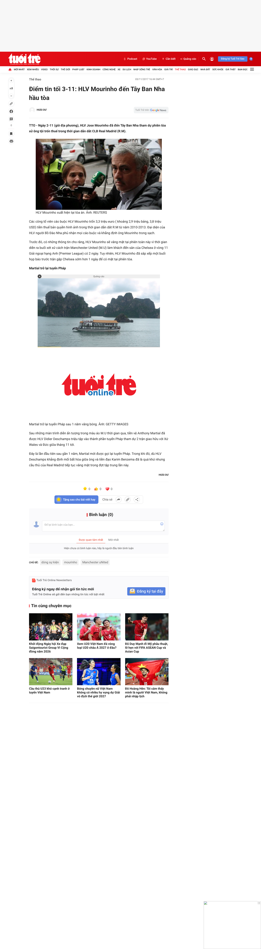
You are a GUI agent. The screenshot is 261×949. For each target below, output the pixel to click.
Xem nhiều (33, 69)
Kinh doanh (93, 69)
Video (44, 69)
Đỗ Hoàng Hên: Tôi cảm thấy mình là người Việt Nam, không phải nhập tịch (146, 692)
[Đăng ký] (146, 591)
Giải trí (168, 69)
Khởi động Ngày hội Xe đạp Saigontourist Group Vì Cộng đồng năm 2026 (48, 647)
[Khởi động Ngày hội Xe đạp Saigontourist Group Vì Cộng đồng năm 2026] (50, 626)
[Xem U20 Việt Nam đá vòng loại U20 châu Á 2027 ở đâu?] (98, 626)
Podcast (132, 58)
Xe (119, 69)
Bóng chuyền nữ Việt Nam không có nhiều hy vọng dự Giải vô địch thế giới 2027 (98, 692)
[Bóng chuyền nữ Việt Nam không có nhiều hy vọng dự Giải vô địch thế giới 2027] (98, 671)
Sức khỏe (217, 69)
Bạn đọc (243, 69)
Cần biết (171, 58)
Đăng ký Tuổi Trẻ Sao (232, 58)
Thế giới (65, 69)
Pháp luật (78, 69)
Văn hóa (157, 69)
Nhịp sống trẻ (141, 69)
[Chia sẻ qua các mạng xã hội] (137, 500)
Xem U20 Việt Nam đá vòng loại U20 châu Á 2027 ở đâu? (96, 645)
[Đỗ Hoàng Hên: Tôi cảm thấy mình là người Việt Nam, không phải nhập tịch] (147, 671)
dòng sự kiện (50, 562)
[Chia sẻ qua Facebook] (118, 500)
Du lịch (127, 69)
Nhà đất (205, 69)
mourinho (70, 562)
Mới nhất (19, 69)
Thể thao (180, 69)
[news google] (151, 110)
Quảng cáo (189, 58)
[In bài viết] (11, 141)
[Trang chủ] (10, 69)
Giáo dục (193, 69)
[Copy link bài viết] (128, 500)
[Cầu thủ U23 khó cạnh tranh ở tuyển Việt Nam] (50, 671)
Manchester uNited (95, 562)
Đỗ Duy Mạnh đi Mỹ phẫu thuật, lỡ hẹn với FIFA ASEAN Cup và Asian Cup (146, 647)
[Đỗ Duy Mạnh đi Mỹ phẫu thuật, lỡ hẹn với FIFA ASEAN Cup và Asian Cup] (147, 626)
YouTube (151, 58)
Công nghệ (109, 69)
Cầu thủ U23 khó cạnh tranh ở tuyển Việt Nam (49, 690)
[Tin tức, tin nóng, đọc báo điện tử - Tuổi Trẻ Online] (24, 59)
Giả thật (230, 69)
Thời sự (54, 69)
